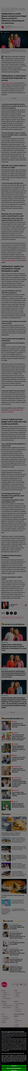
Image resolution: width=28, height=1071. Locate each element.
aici (21, 1045)
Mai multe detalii (9, 1037)
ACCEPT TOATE (14, 1065)
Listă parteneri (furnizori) (5, 1062)
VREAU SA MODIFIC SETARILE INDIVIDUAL (14, 1068)
